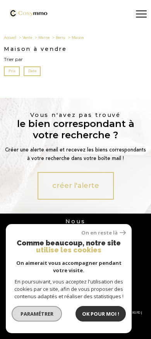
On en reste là (99, 233)
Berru (60, 38)
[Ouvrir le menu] (141, 14)
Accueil (10, 38)
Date (32, 71)
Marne (44, 38)
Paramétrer (37, 313)
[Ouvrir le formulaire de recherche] (121, 14)
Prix (12, 71)
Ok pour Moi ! (100, 313)
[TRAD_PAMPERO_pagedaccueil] (28, 15)
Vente (27, 38)
